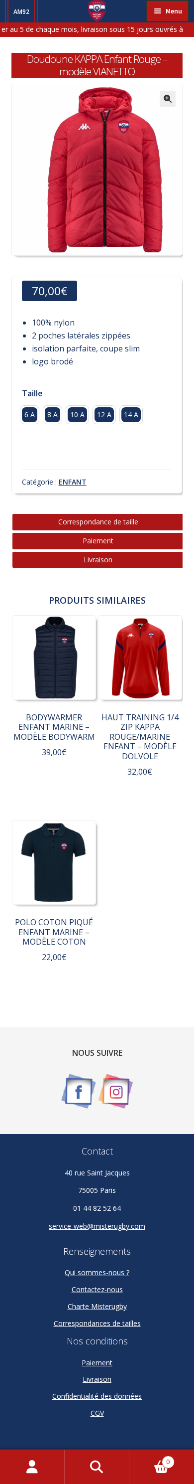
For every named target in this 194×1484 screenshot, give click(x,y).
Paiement (98, 540)
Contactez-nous (97, 1289)
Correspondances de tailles (97, 1323)
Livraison (98, 559)
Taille (32, 393)
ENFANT (73, 482)
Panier (149, 1458)
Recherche (97, 1467)
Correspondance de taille (98, 521)
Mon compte (32, 1467)
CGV (97, 1413)
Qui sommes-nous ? (97, 1272)
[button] (168, 99)
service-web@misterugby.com (97, 1226)
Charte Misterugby (97, 1306)
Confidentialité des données (97, 1396)
